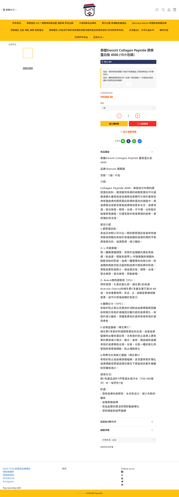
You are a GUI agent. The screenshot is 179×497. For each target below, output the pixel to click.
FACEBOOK (8, 478)
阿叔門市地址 (81, 37)
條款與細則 (8, 471)
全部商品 (12, 44)
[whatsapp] (134, 141)
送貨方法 (97, 37)
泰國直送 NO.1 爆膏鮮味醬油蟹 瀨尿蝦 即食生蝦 (50, 23)
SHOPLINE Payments (94, 493)
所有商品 (16, 23)
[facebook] (128, 141)
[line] (123, 141)
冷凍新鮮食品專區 (87, 23)
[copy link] (140, 141)
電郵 (64, 468)
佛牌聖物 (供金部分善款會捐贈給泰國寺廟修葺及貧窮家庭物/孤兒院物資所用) (86, 30)
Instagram (8, 481)
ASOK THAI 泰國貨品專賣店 (16, 468)
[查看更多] (128, 85)
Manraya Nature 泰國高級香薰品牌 (149, 23)
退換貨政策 (8, 475)
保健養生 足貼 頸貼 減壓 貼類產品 (27, 30)
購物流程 (164, 30)
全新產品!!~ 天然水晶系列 (141, 30)
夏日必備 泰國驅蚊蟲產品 (114, 23)
